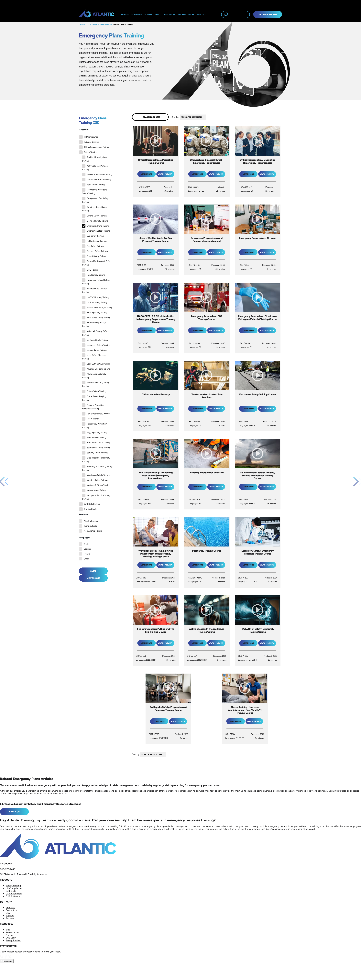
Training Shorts (90, 509)
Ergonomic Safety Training (98, 231)
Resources (169, 14)
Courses (124, 14)
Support (10, 915)
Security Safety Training (97, 452)
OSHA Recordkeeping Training (94, 398)
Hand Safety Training (96, 275)
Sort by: (175, 117)
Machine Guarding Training (98, 369)
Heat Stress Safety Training (99, 317)
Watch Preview (165, 174)
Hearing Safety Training (97, 312)
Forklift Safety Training (96, 256)
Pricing (9, 935)
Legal (8, 913)
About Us (10, 907)
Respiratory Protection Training (94, 426)
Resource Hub (13, 932)
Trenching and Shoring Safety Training (97, 468)
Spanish (87, 549)
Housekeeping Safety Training (94, 324)
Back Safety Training (95, 184)
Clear (93, 571)
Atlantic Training (91, 521)
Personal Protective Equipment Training (93, 407)
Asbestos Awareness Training (99, 174)
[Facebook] (6, 958)
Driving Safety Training (96, 216)
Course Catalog (91, 24)
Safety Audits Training (96, 437)
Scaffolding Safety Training (99, 447)
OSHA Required (14, 893)
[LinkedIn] (2, 958)
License (148, 14)
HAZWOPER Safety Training (99, 307)
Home (81, 24)
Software (136, 14)
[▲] (206, 117)
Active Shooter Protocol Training (95, 168)
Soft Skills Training (92, 504)
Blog (8, 929)
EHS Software (13, 896)
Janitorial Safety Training (97, 340)
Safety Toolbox (13, 940)
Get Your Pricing (268, 14)
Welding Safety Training (97, 480)
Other (86, 558)
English (87, 544)
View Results (93, 578)
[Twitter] (10, 958)
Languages (84, 537)
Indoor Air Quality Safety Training (95, 333)
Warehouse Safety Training (98, 475)
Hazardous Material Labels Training (96, 282)
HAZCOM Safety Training (98, 297)
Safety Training (105, 24)
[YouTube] (13, 958)
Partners (10, 918)
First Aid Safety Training (97, 251)
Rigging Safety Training (97, 432)
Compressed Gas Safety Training (95, 200)
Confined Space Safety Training (94, 209)
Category (83, 129)
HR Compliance (91, 137)
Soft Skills (11, 891)
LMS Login (11, 937)
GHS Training (92, 270)
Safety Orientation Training (98, 442)
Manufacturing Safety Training (94, 376)
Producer (83, 514)
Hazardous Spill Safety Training (94, 290)
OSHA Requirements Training (96, 147)
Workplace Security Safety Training (96, 497)
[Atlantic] (96, 14)
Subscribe (8, 961)
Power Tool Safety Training (98, 413)
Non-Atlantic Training (93, 531)
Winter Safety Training (96, 490)
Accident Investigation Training (94, 159)
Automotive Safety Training (99, 179)
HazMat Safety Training (97, 302)
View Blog (14, 812)
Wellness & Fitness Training (98, 485)
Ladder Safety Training (96, 350)
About (158, 14)
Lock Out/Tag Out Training (98, 364)
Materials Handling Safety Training (95, 384)
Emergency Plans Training (122, 24)
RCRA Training (93, 418)
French (87, 554)
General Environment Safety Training (96, 263)
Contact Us (11, 910)
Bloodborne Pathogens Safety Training (94, 191)
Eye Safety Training (95, 236)
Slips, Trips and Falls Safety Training (96, 459)
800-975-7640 (7, 869)
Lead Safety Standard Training (94, 357)
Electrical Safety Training (97, 221)
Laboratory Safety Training (98, 345)
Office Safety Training (96, 391)
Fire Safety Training (95, 246)
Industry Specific (91, 142)
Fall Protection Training (97, 241)
